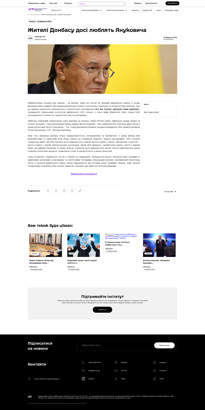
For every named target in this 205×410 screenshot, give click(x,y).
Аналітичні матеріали (115, 10)
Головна (31, 14)
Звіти (159, 10)
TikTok (162, 379)
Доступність (151, 3)
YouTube (124, 370)
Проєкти (135, 10)
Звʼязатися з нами (36, 3)
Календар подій (171, 10)
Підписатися (164, 345)
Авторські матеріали (90, 10)
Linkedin (91, 379)
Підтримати (172, 3)
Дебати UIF (147, 10)
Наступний (168, 192)
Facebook (163, 370)
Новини (137, 3)
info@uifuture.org (94, 370)
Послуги (68, 3)
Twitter (123, 379)
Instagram (163, 362)
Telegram (124, 362)
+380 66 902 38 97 (94, 362)
